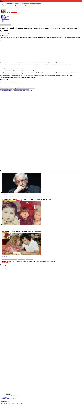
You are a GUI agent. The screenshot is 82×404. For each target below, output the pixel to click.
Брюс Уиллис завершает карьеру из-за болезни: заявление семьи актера (14, 89)
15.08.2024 (4, 226)
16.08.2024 (4, 194)
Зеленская (11, 88)
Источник (80, 83)
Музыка (4, 20)
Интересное (20, 88)
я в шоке (33, 88)
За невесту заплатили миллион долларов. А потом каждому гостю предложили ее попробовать (21, 3)
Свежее (3, 15)
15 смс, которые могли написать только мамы (11, 7)
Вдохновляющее (5, 16)
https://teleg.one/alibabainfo (12, 81)
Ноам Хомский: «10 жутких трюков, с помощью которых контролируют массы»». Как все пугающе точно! (24, 4)
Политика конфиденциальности (9, 398)
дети (7, 88)
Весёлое (4, 18)
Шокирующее (5, 17)
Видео (3, 21)
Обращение (4, 397)
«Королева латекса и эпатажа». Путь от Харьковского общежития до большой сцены (19, 5)
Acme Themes (20, 403)
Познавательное (5, 19)
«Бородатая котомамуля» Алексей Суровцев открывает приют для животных (16, 90)
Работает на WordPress (4, 403)
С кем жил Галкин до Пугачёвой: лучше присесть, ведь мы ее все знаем (17, 6)
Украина (29, 88)
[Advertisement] (41, 51)
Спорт (3, 22)
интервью (16, 88)
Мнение (25, 88)
